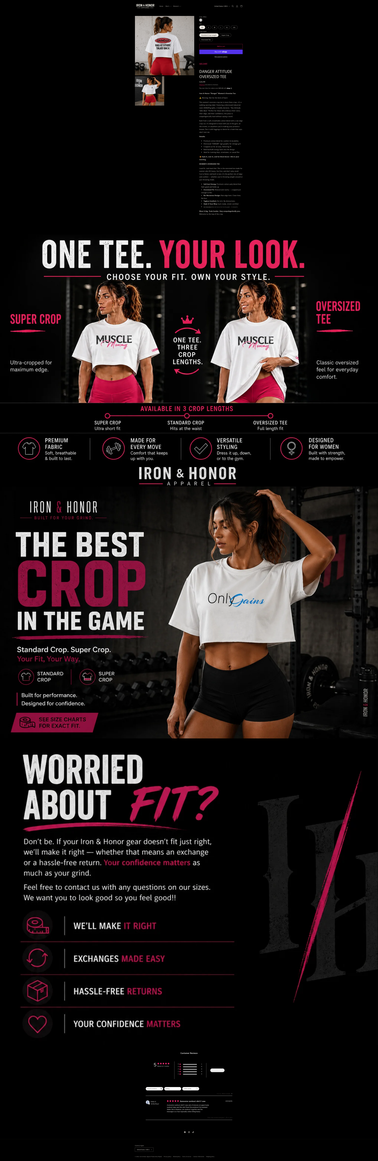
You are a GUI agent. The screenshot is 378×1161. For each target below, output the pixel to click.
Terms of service (186, 1156)
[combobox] (172, 1088)
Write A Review (217, 1070)
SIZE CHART (203, 63)
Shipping (201, 84)
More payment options (221, 56)
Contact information (198, 1156)
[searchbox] (153, 1088)
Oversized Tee (206, 40)
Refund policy (176, 1156)
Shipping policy (210, 1156)
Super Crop (225, 35)
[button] (168, 6)
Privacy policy (167, 1156)
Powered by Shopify (156, 1156)
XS (202, 27)
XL (227, 27)
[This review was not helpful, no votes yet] (230, 1118)
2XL (234, 27)
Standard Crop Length (208, 35)
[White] (200, 20)
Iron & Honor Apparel (145, 1156)
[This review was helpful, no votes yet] (226, 1118)
